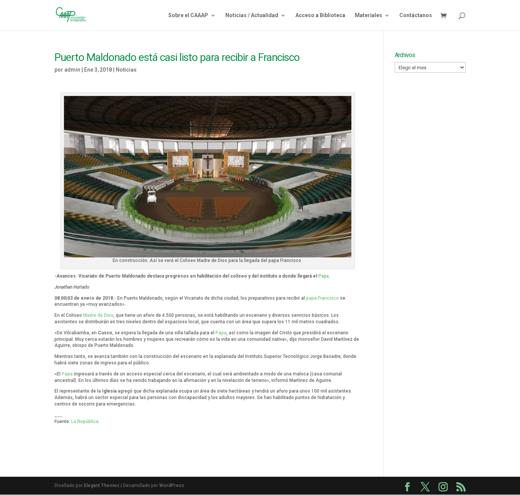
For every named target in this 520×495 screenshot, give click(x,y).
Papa (323, 276)
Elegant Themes (102, 485)
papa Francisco (322, 298)
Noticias (126, 70)
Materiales (368, 15)
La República (85, 421)
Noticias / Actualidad (251, 15)
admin (72, 70)
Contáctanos (415, 15)
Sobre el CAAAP (188, 15)
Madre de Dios (98, 315)
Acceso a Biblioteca (320, 15)
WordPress (171, 485)
